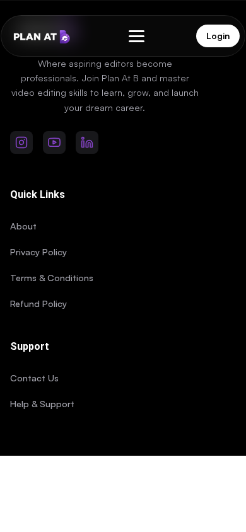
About (23, 225)
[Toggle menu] (137, 36)
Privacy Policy (38, 251)
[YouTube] (54, 142)
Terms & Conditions (51, 277)
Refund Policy (38, 303)
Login (218, 35)
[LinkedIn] (87, 142)
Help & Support (42, 403)
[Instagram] (21, 142)
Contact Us (34, 377)
